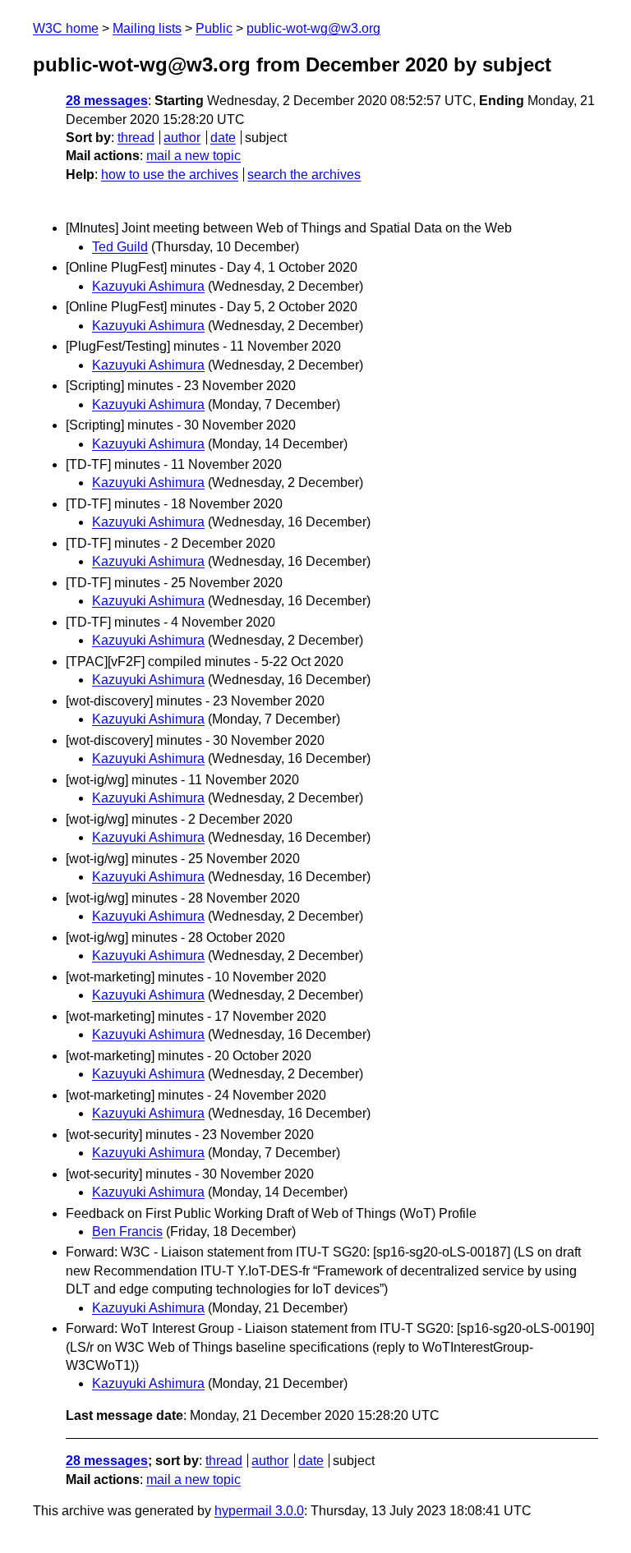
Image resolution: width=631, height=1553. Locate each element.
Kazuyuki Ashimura (148, 286)
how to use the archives (169, 174)
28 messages (107, 101)
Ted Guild (120, 247)
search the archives (304, 174)
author (182, 138)
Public (214, 28)
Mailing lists (147, 28)
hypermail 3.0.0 (259, 1511)
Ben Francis (127, 1231)
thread (135, 138)
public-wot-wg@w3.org (313, 28)
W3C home (66, 28)
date (223, 138)
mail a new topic (193, 156)
